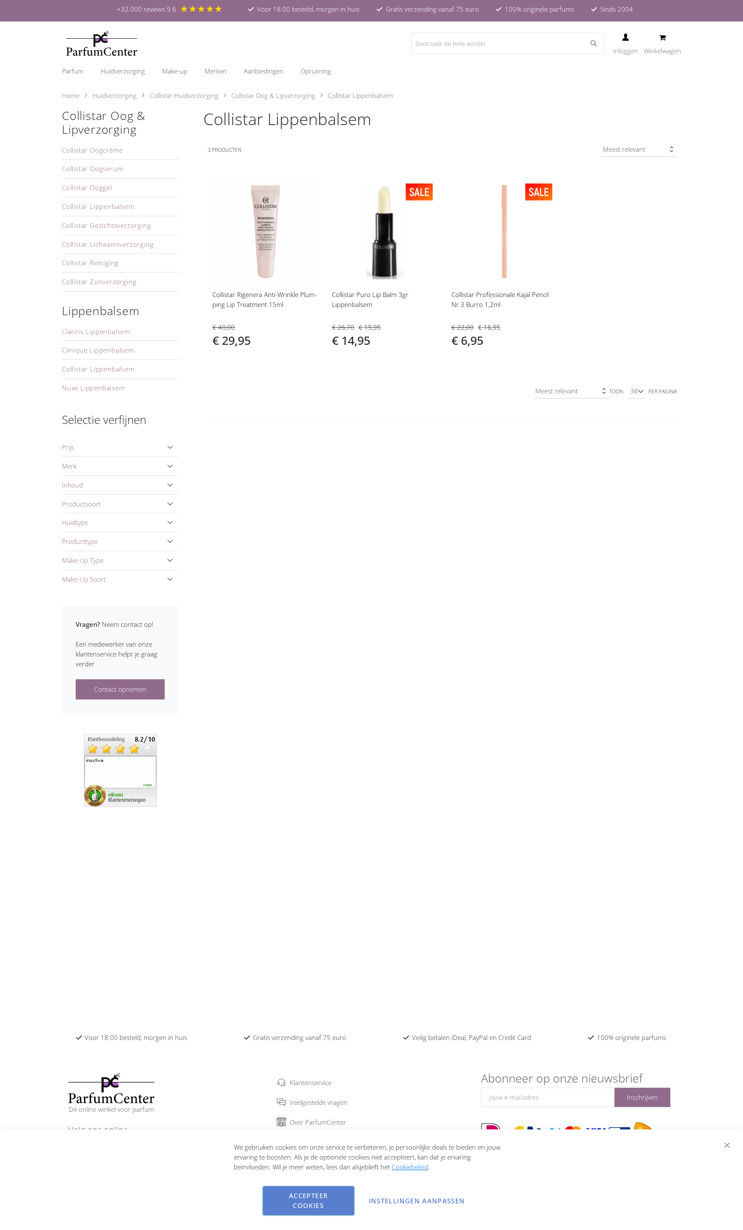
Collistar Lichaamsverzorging (108, 244)
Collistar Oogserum (92, 168)
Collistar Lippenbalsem (98, 206)
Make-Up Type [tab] (83, 560)
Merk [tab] (69, 466)
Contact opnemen (120, 689)
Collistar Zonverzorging (99, 281)
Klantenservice (311, 1082)
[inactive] (120, 769)
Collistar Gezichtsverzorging (106, 225)
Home (71, 95)
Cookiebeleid (410, 1167)
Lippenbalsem (101, 311)
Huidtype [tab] (75, 522)
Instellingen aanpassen (417, 1200)
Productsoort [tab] (81, 504)
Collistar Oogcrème (92, 150)
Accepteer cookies (308, 1200)
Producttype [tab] (80, 541)
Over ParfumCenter (318, 1122)
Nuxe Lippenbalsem (93, 387)
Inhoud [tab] (72, 485)
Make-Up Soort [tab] (84, 579)
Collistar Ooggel (87, 187)
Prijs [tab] (68, 447)
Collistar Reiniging (90, 262)
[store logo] (101, 43)
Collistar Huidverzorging (184, 95)
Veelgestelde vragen (318, 1102)
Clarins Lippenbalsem (96, 331)
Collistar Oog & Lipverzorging (273, 95)
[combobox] (508, 43)
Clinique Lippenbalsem (98, 350)
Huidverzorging (114, 95)
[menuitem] (77, 71)
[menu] (371, 71)
